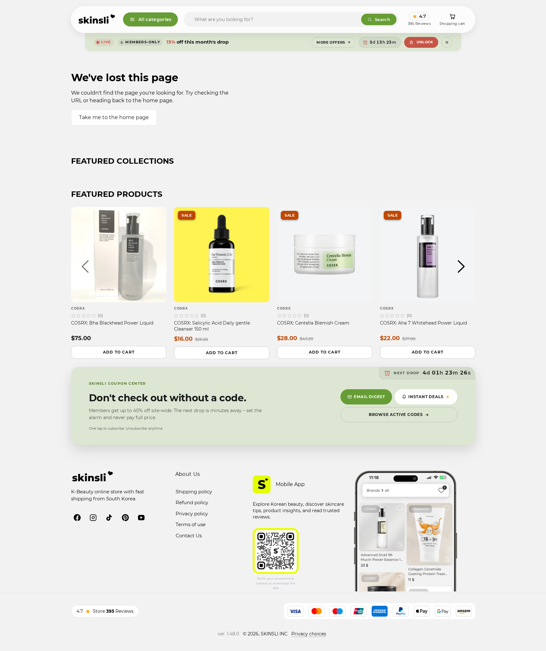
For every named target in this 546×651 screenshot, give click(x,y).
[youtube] (141, 517)
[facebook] (77, 517)
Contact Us (189, 536)
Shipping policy (194, 492)
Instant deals (425, 396)
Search (382, 19)
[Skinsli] (97, 19)
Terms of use (191, 524)
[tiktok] (109, 517)
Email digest (369, 396)
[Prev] (85, 266)
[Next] (461, 266)
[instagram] (93, 517)
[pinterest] (125, 517)
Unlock (425, 42)
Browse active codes (396, 414)
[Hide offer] (446, 42)
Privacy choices (308, 634)
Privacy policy (192, 514)
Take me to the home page (114, 117)
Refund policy (192, 502)
